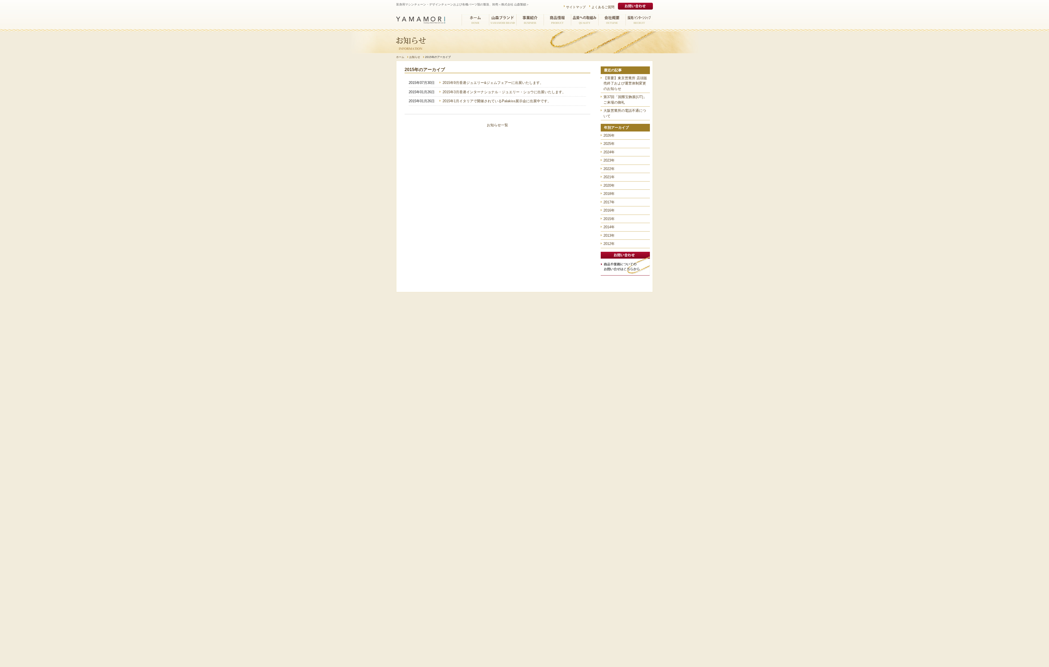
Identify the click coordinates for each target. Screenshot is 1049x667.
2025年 (609, 144)
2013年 (609, 235)
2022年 (609, 169)
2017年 (609, 202)
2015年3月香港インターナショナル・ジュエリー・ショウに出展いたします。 (504, 92)
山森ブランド (502, 20)
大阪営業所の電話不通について (624, 113)
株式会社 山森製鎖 (420, 20)
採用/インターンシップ (639, 20)
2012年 (609, 244)
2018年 (609, 194)
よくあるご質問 (602, 7)
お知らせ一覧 (497, 125)
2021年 (609, 177)
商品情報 (557, 20)
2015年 (609, 219)
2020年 (609, 185)
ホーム (475, 20)
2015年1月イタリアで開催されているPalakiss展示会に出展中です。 (497, 101)
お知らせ (414, 56)
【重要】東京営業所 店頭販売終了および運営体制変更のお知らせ (625, 83)
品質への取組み (584, 20)
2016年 (609, 210)
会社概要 (612, 20)
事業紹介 (530, 20)
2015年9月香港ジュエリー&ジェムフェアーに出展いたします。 (493, 83)
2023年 (609, 160)
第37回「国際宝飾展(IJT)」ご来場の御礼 (625, 99)
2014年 (609, 227)
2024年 (609, 152)
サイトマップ (576, 7)
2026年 (609, 135)
